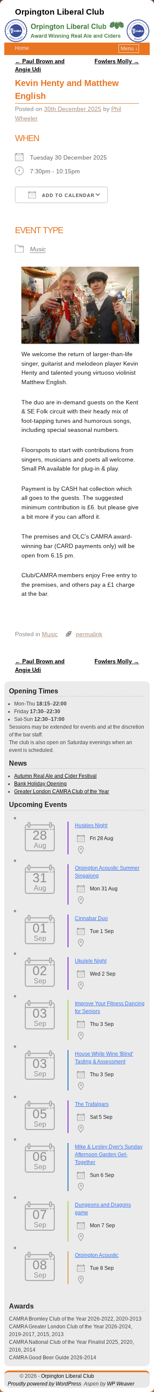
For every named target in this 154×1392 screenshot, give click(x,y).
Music (38, 249)
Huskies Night (91, 825)
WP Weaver (120, 1384)
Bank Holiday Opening (40, 784)
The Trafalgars (92, 1104)
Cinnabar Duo (91, 918)
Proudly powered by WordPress (44, 1384)
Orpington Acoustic (96, 1255)
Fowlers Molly (117, 61)
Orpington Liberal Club (59, 11)
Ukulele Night (91, 961)
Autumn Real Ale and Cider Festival (55, 776)
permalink (89, 634)
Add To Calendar (67, 195)
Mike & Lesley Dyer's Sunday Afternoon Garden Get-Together (108, 1154)
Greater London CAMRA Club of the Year (61, 791)
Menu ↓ (129, 49)
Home (22, 48)
